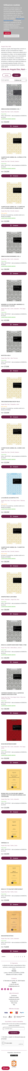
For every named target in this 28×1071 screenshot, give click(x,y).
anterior (3, 956)
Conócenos (14, 995)
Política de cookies (14, 997)
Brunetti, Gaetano (15, 161)
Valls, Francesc (14, 358)
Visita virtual (14, 1002)
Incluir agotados (5, 80)
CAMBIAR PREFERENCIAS (11, 36)
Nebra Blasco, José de (16, 647)
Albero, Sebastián (5, 599)
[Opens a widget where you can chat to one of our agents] (5, 1068)
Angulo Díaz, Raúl (5, 111)
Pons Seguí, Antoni (15, 500)
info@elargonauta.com (14, 986)
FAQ (14, 1004)
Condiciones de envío (14, 999)
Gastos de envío (14, 1001)
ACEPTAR (7, 33)
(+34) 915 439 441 (14, 984)
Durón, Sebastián (15, 111)
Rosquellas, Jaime (15, 404)
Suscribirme (14, 1032)
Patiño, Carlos (14, 845)
